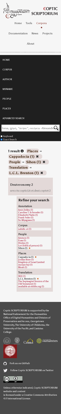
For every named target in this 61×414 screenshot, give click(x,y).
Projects (47, 33)
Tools (29, 23)
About (30, 43)
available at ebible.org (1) (31, 286)
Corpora (41, 23)
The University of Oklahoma (30, 324)
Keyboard (8, 136)
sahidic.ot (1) (24, 229)
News (35, 33)
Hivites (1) (23, 243)
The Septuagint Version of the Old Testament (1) (33, 282)
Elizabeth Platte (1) (28, 215)
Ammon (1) (23, 238)
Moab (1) (22, 267)
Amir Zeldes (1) (25, 210)
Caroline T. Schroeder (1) (30, 212)
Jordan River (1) (26, 259)
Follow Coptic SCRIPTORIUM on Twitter (32, 370)
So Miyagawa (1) (26, 220)
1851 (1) (22, 276)
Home (18, 23)
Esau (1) (22, 240)
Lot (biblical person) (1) (30, 245)
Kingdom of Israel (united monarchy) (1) (31, 263)
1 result (14, 151)
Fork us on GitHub (19, 363)
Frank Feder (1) (25, 217)
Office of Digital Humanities (18, 317)
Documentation (18, 33)
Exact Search (10, 139)
